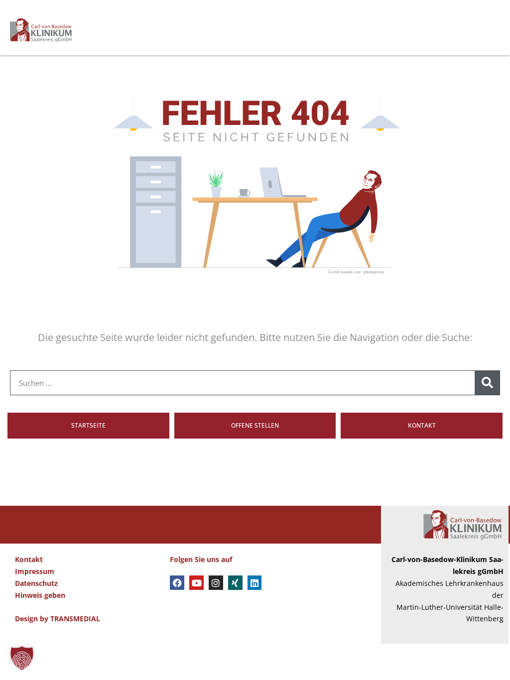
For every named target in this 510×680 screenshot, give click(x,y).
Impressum (34, 571)
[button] (22, 658)
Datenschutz (36, 583)
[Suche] (487, 383)
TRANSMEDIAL (75, 618)
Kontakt (29, 559)
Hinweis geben (40, 595)
